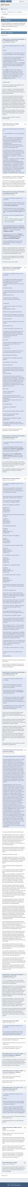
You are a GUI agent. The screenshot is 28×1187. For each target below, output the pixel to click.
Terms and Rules (13, 1184)
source (22, 54)
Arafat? (15, 1162)
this (7, 168)
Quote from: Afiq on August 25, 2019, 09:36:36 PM (14, 756)
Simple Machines (17, 1185)
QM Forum (5, 5)
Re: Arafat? (16, 124)
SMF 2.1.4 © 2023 (10, 1185)
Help (8, 1184)
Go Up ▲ (19, 1184)
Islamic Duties (6, 39)
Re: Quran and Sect (15, 478)
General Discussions (7, 124)
